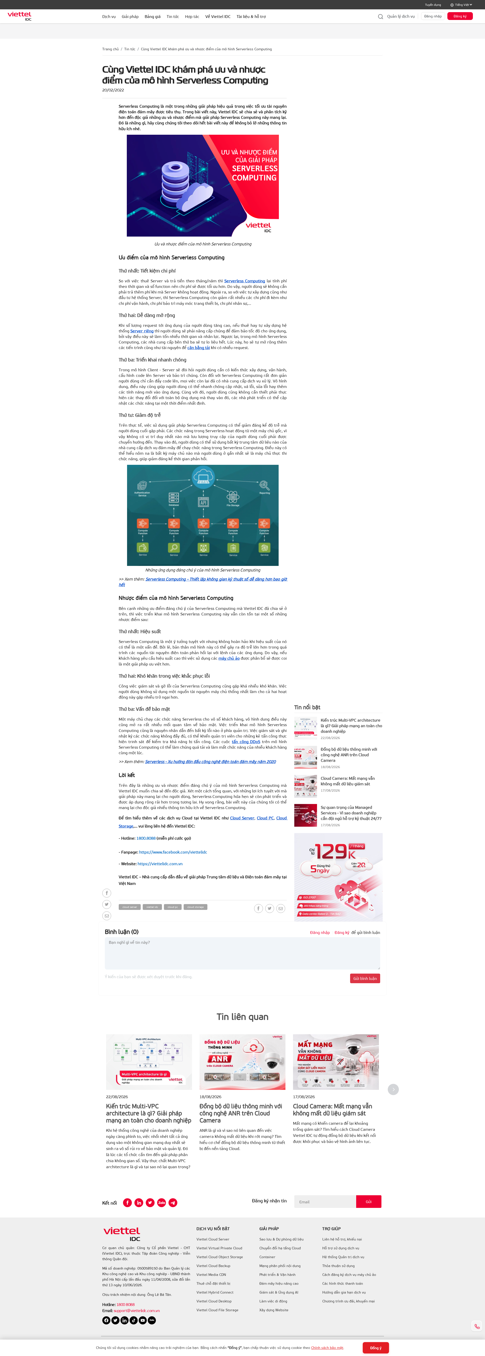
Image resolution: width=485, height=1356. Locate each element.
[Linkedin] (138, 1202)
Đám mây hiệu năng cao (279, 1283)
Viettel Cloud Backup (213, 1266)
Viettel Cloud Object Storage (220, 1257)
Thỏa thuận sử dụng (338, 1266)
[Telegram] (172, 1202)
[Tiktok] (134, 1320)
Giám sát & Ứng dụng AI (278, 1292)
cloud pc (173, 907)
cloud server (130, 907)
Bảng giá (153, 16)
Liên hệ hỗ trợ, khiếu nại (342, 1239)
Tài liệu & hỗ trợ (251, 16)
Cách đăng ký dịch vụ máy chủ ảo (349, 1274)
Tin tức (129, 49)
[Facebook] (106, 893)
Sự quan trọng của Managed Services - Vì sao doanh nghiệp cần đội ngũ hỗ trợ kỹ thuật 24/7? (351, 813)
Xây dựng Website (273, 1310)
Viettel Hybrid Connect (215, 1292)
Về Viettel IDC (218, 16)
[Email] (106, 915)
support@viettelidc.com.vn (136, 1310)
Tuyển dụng (433, 5)
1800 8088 (125, 1304)
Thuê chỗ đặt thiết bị (213, 1283)
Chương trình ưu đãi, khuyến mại (348, 1301)
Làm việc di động (273, 1301)
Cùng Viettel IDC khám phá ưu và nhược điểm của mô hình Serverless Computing (206, 49)
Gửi (369, 1201)
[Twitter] (106, 904)
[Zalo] (161, 1202)
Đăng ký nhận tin (269, 1201)
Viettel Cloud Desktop (214, 1301)
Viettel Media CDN (211, 1274)
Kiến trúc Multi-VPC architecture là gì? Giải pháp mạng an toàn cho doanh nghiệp (351, 725)
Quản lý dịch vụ (401, 16)
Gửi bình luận (365, 978)
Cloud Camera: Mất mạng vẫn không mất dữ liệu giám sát (348, 780)
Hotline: (108, 1304)
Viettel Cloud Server (213, 1239)
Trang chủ (110, 49)
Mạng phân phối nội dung (280, 1266)
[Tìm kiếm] (380, 16)
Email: (107, 1310)
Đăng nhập (433, 16)
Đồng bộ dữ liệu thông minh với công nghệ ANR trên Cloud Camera (349, 754)
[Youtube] (143, 1320)
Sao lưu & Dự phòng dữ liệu (281, 1239)
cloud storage (195, 907)
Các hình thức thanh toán (342, 1283)
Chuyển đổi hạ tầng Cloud (280, 1248)
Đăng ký (460, 16)
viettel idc (152, 907)
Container (267, 1257)
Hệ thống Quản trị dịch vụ (343, 1257)
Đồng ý (375, 1347)
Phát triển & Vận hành (277, 1274)
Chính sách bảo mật (327, 1347)
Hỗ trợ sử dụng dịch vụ (340, 1248)
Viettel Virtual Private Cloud (219, 1248)
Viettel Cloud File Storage (217, 1310)
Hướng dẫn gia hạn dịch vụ (344, 1292)
